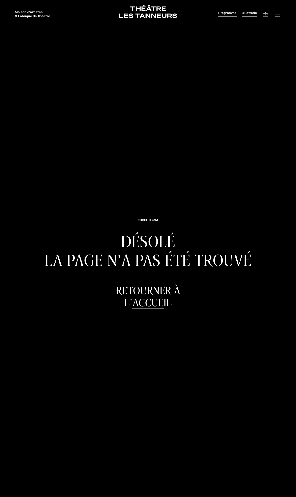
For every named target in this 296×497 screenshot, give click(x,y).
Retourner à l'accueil (148, 296)
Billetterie (249, 13)
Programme (227, 13)
